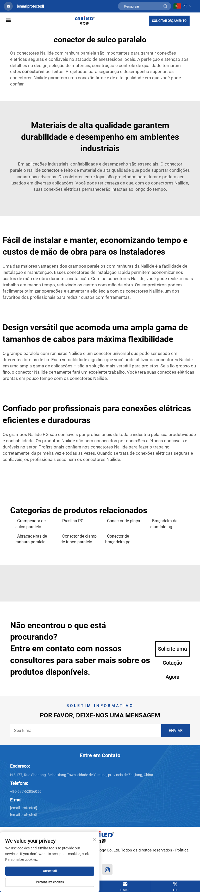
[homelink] (84, 20)
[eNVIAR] (165, 6)
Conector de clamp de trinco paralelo (78, 539)
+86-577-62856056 (25, 791)
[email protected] (30, 6)
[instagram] (107, 869)
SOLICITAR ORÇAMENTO (169, 21)
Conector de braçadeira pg (117, 539)
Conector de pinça (123, 520)
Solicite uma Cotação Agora (172, 651)
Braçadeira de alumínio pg (163, 523)
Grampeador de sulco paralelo (30, 523)
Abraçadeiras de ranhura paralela (31, 539)
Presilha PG (73, 520)
